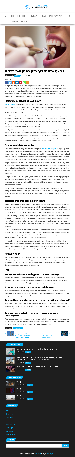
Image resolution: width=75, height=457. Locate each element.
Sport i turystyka (55, 16)
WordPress (37, 454)
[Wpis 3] (10, 390)
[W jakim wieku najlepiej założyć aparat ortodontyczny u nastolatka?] (10, 369)
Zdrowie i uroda (18, 328)
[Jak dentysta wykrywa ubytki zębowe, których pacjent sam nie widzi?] (10, 351)
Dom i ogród (21, 16)
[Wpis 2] (10, 383)
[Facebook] (6, 82)
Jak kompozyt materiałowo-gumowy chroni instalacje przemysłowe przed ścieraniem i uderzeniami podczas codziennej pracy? (39, 359)
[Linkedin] (17, 82)
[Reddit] (13, 82)
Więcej (23, 21)
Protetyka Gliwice (10, 104)
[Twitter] (10, 82)
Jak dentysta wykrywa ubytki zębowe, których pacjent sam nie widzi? (38, 349)
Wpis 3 (18, 389)
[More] (27, 82)
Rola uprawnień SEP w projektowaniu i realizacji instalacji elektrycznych (22, 335)
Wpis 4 (18, 396)
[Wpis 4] (10, 397)
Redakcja (28, 75)
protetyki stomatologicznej (50, 149)
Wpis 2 (18, 382)
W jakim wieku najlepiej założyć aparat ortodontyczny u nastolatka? (37, 366)
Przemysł (43, 16)
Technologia (14, 21)
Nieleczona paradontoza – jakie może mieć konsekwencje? (49, 335)
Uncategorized (10, 431)
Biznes (12, 16)
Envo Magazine (51, 454)
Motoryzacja (32, 16)
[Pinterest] (20, 82)
